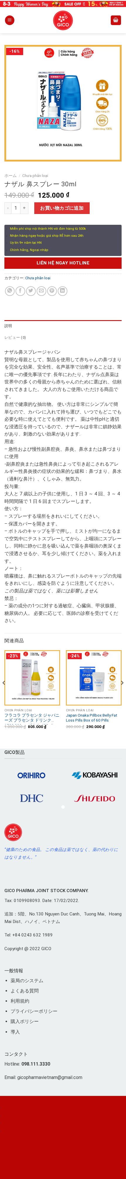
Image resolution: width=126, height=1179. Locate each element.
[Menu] (9, 20)
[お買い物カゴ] (116, 20)
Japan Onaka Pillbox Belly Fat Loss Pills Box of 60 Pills (91, 718)
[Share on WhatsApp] (10, 291)
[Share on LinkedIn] (62, 291)
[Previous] (4, 694)
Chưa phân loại (35, 175)
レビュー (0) (15, 337)
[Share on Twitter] (31, 291)
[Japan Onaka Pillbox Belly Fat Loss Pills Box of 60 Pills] (94, 678)
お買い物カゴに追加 (62, 208)
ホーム (10, 175)
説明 (8, 326)
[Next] (122, 694)
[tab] (63, 326)
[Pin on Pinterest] (52, 291)
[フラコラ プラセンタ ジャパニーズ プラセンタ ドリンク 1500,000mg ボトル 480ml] (32, 678)
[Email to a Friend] (41, 291)
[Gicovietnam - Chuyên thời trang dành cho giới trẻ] (63, 20)
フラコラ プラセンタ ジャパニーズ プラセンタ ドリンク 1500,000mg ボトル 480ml (31, 718)
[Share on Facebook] (20, 291)
